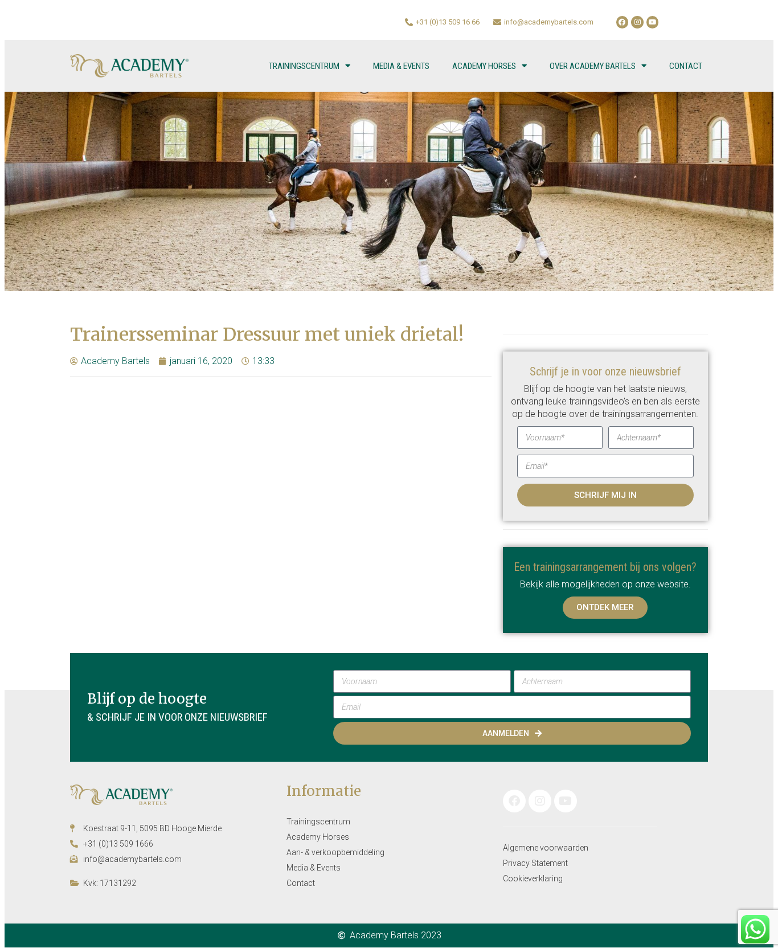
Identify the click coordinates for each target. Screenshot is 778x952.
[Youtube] (652, 22)
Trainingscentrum (304, 66)
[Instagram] (637, 22)
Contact (685, 66)
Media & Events (401, 66)
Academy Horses (484, 66)
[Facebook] (622, 22)
